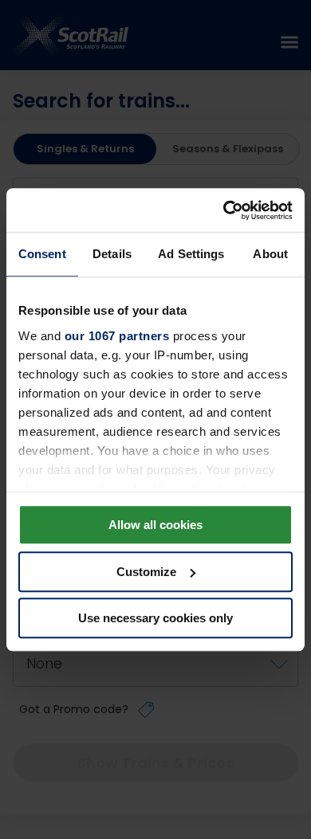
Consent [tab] (42, 254)
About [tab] (270, 254)
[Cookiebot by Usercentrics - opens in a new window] (224, 210)
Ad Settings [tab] (191, 254)
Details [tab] (112, 254)
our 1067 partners (117, 336)
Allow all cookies (155, 524)
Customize (146, 571)
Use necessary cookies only (155, 618)
